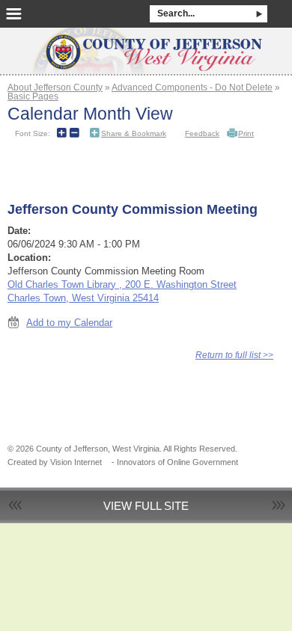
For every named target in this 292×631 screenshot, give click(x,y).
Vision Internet (76, 462)
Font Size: (32, 133)
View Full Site (146, 505)
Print (246, 133)
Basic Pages (32, 96)
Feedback (202, 133)
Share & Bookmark (133, 133)
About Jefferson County (55, 87)
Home (146, 46)
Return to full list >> (234, 355)
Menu (14, 14)
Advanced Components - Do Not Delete (192, 87)
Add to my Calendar (69, 322)
